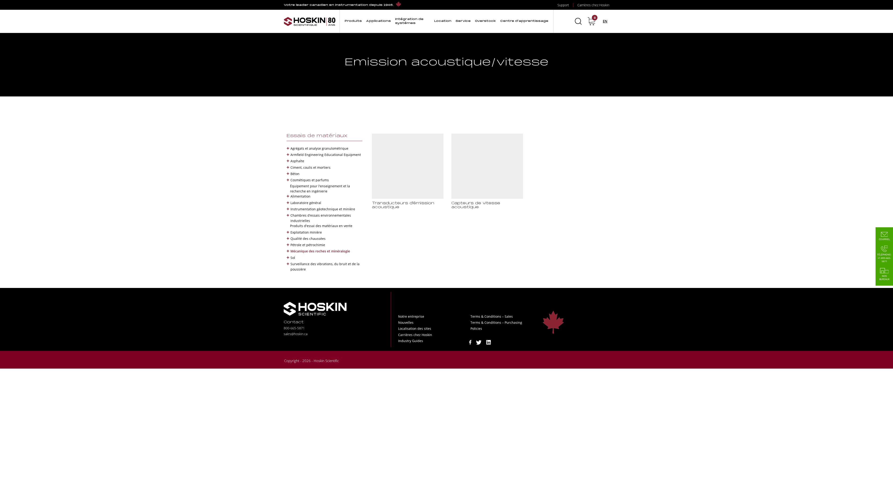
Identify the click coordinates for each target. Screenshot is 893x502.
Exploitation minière (306, 232)
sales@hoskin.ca (295, 334)
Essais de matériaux (317, 136)
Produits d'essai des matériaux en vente (321, 226)
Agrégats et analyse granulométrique (319, 148)
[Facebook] (470, 342)
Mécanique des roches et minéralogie (320, 251)
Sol (292, 257)
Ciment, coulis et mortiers (310, 167)
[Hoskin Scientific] (310, 21)
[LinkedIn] (488, 342)
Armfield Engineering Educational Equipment (325, 154)
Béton (295, 174)
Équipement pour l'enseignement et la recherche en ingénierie (320, 188)
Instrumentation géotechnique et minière (322, 209)
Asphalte (297, 161)
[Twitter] (479, 342)
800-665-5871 (294, 328)
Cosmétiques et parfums (309, 180)
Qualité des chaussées (308, 238)
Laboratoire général (305, 203)
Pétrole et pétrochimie (307, 245)
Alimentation (300, 196)
